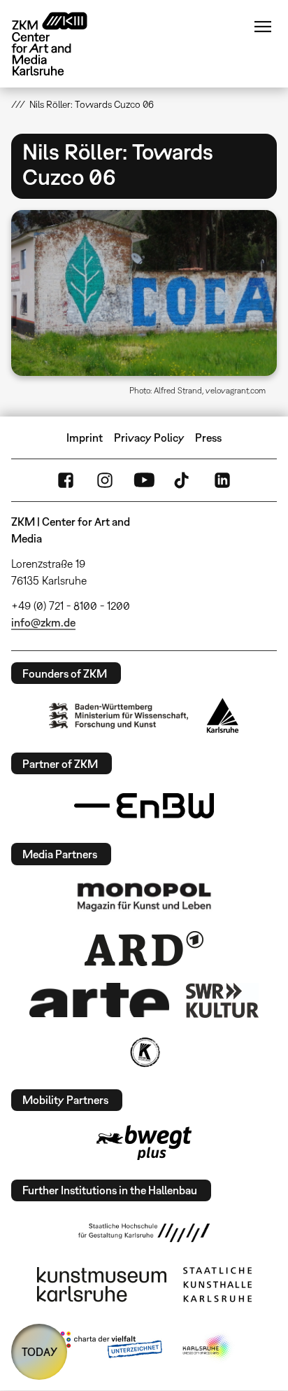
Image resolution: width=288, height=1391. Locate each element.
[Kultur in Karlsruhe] (144, 1052)
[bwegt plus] (144, 1142)
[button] (143, 293)
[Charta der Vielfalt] (108, 1347)
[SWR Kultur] (222, 1000)
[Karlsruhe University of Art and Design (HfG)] (144, 1232)
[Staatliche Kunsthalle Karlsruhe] (217, 1284)
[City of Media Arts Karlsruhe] (208, 1347)
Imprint (84, 437)
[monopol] (144, 896)
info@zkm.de (43, 622)
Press (208, 437)
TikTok (183, 480)
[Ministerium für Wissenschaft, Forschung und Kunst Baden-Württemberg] (119, 716)
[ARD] (144, 948)
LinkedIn (222, 480)
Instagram (105, 480)
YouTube (144, 480)
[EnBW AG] (144, 805)
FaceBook (66, 480)
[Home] (60, 43)
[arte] (99, 1000)
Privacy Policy (149, 437)
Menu (263, 26)
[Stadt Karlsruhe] (223, 715)
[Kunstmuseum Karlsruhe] (101, 1284)
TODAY (39, 1351)
